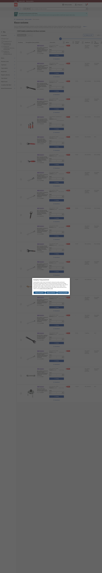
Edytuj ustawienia (51, 292)
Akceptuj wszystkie (63, 292)
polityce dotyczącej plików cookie (46, 288)
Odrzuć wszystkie (39, 292)
